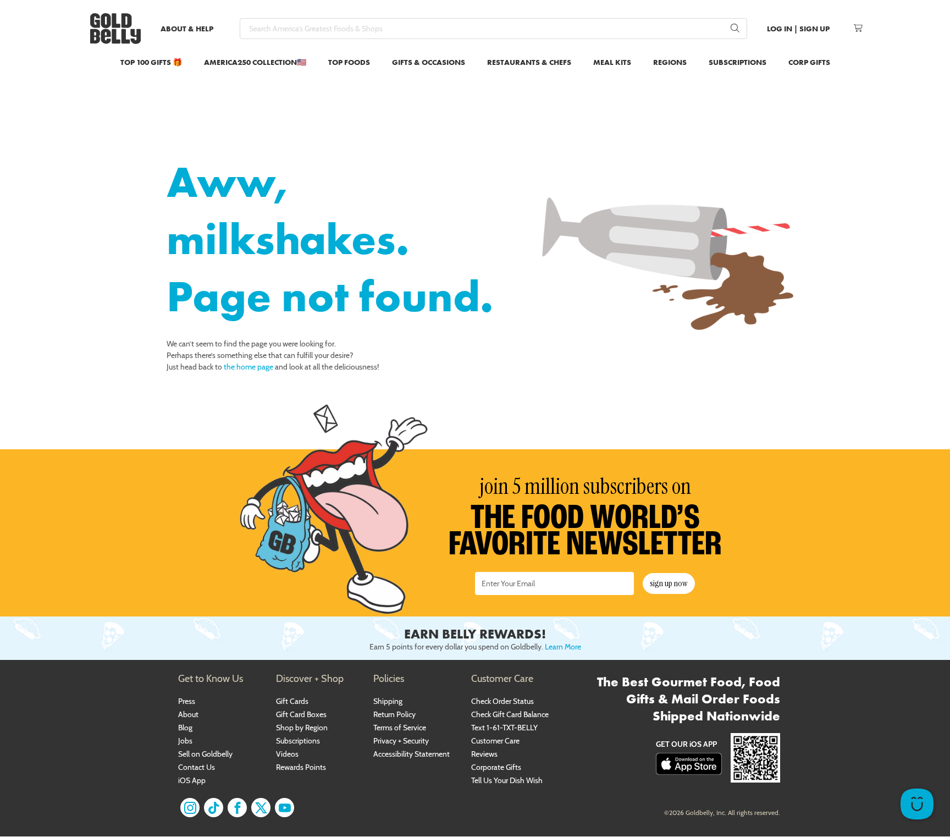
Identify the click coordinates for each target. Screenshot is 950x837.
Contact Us (196, 767)
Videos (287, 754)
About (188, 714)
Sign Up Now (669, 583)
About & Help (187, 28)
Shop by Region (302, 728)
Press (186, 701)
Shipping (387, 701)
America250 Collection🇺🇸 (255, 62)
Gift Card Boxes (301, 714)
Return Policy (394, 714)
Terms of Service (399, 728)
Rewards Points (301, 767)
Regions (670, 62)
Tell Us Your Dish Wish (507, 780)
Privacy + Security (401, 741)
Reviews (484, 754)
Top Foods (349, 62)
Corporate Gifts (496, 767)
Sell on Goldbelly (205, 754)
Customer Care (495, 741)
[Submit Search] (735, 28)
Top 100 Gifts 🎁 (151, 62)
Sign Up (814, 28)
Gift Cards (292, 701)
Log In (779, 28)
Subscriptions (737, 62)
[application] (917, 804)
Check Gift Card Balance (510, 714)
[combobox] (493, 28)
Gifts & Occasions (428, 62)
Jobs (185, 741)
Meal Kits (612, 62)
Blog (185, 728)
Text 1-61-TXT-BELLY (504, 728)
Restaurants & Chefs (529, 62)
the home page (248, 367)
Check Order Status (502, 701)
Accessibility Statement (411, 754)
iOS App (192, 780)
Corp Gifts (809, 62)
